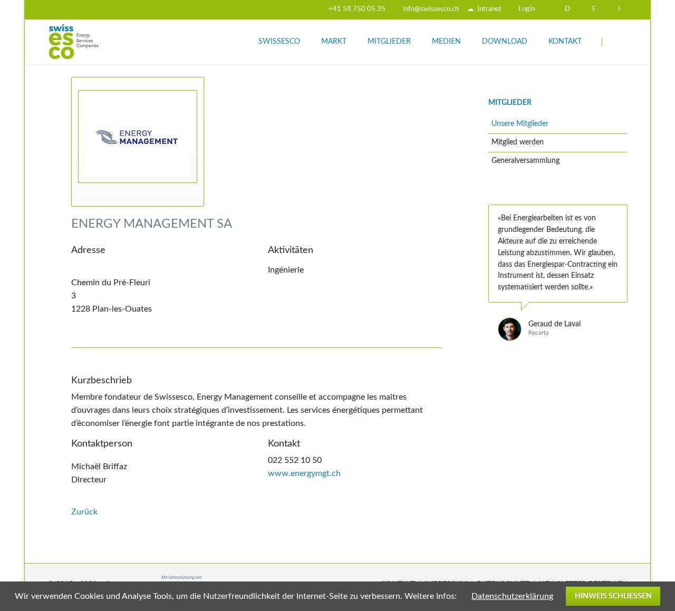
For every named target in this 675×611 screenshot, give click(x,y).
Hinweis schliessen (613, 596)
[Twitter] (242, 9)
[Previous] (610, 186)
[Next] (625, 186)
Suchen (615, 42)
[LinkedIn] (261, 9)
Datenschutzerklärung (512, 596)
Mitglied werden (517, 142)
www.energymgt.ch (304, 473)
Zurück (84, 512)
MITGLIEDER (510, 102)
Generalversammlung (525, 160)
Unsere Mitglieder (519, 124)
